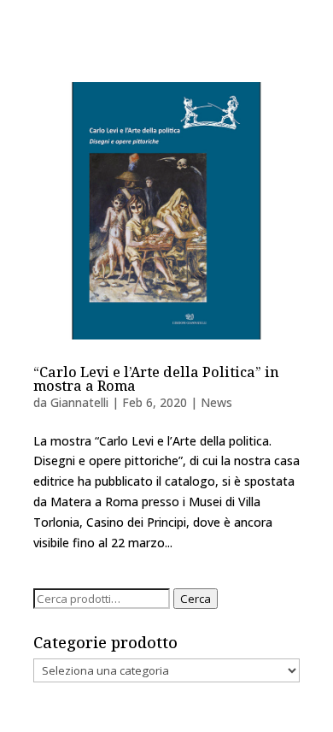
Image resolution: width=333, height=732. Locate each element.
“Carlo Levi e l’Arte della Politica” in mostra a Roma (156, 379)
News (216, 402)
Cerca (195, 598)
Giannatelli (79, 402)
